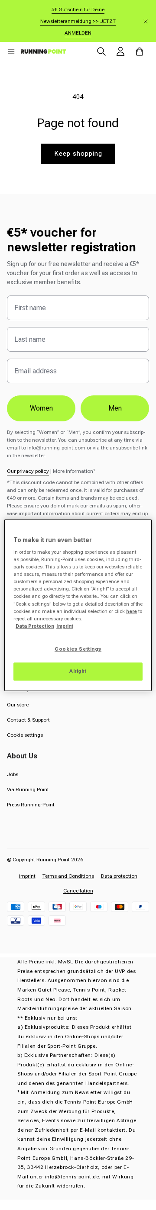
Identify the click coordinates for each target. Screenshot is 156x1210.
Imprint (64, 626)
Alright (78, 671)
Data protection (119, 876)
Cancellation (78, 891)
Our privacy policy (28, 471)
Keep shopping (78, 153)
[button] (11, 51)
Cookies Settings (78, 649)
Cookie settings (25, 735)
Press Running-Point (31, 805)
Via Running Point (28, 789)
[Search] (101, 51)
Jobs (12, 774)
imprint (27, 876)
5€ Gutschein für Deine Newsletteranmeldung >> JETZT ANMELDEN (78, 21)
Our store (18, 705)
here (131, 611)
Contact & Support (28, 720)
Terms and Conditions (68, 876)
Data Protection (35, 626)
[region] (78, 605)
